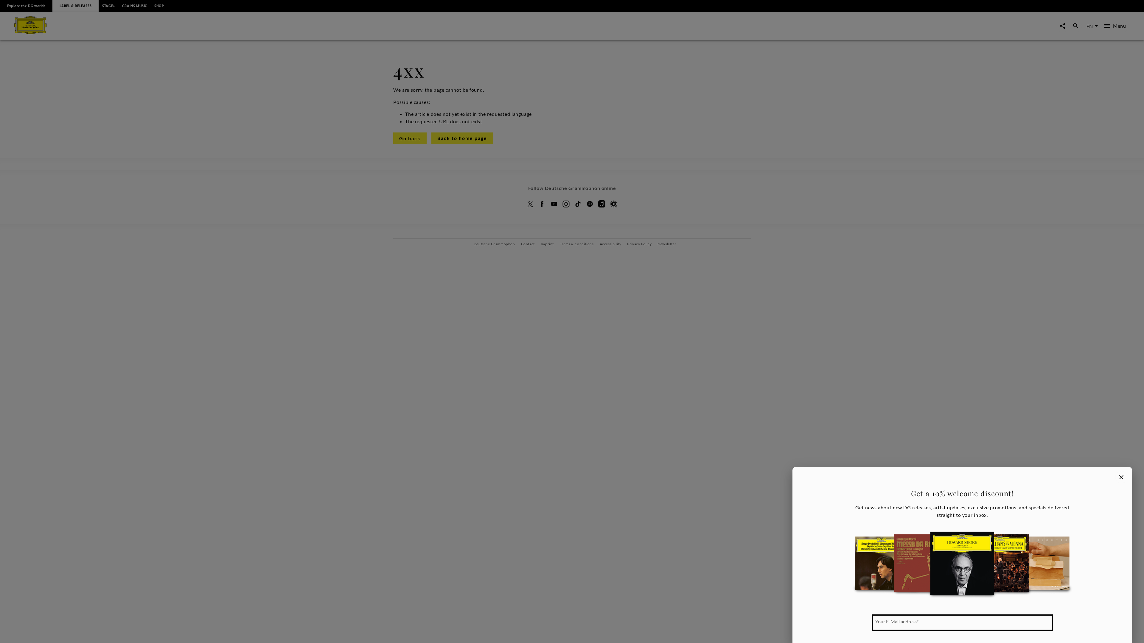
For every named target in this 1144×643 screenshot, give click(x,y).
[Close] (1121, 477)
